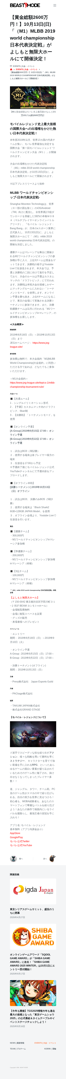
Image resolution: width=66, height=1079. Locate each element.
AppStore (15, 833)
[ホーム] (11, 69)
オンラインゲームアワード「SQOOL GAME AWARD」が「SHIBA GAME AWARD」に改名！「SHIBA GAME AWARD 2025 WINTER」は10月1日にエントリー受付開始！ (32, 962)
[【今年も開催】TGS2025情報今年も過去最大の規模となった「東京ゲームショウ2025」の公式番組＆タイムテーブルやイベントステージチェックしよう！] (33, 993)
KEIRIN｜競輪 (50, 1049)
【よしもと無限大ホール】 (24, 597)
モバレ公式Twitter (19, 841)
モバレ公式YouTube (21, 845)
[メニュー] (54, 5)
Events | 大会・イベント (24, 66)
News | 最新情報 (17, 1043)
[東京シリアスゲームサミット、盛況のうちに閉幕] (33, 891)
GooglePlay (16, 837)
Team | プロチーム (18, 1049)
